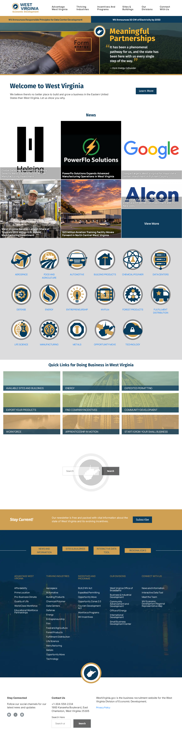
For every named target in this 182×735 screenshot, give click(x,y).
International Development (117, 616)
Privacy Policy (103, 707)
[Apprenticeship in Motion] (91, 422)
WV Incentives (85, 616)
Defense (21, 309)
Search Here (58, 717)
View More (151, 224)
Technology (132, 344)
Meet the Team (149, 596)
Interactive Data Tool (152, 592)
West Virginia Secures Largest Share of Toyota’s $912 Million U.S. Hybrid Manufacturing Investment (25, 232)
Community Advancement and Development (119, 604)
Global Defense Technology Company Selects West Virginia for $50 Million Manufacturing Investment (24, 173)
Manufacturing (49, 344)
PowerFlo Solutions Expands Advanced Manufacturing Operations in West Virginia (88, 175)
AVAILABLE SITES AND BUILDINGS (25, 388)
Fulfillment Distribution (160, 311)
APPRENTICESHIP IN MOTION (81, 431)
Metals (77, 344)
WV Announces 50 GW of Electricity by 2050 (137, 19)
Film (48, 623)
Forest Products (132, 309)
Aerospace (51, 588)
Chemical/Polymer (132, 274)
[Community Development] (150, 400)
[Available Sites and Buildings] (31, 378)
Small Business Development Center (120, 622)
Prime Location (22, 592)
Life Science (21, 344)
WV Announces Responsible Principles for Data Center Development (46, 19)
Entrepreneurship (77, 309)
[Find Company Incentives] (91, 400)
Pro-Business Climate (25, 596)
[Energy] (91, 378)
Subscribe (142, 519)
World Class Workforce (25, 605)
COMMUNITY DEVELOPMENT (141, 410)
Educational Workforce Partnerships (26, 611)
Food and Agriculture (49, 276)
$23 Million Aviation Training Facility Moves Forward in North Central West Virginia (88, 233)
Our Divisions (118, 576)
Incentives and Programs (87, 577)
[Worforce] (31, 422)
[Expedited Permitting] (150, 378)
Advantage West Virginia (24, 577)
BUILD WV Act (85, 588)
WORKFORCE (13, 431)
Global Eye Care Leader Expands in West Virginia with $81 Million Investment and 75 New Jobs (149, 202)
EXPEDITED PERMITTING (138, 388)
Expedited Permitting (89, 592)
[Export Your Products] (31, 400)
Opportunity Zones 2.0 (89, 601)
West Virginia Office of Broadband (121, 589)
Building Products (105, 274)
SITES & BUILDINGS (75, 548)
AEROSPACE (21, 274)
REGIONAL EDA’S (137, 550)
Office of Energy (118, 610)
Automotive (77, 274)
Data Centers (161, 274)
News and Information (153, 588)
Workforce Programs (88, 612)
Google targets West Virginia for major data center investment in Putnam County (149, 175)
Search (110, 471)
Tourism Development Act (89, 607)
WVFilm (105, 309)
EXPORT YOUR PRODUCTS (21, 410)
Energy (49, 309)
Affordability (20, 588)
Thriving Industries (57, 576)
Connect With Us (152, 576)
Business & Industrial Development (120, 596)
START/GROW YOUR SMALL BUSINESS (146, 431)
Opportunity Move (105, 344)
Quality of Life (21, 601)
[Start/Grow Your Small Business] (150, 422)
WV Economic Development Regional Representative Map (153, 603)
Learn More (146, 91)
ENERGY (70, 388)
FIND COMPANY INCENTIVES (81, 410)
